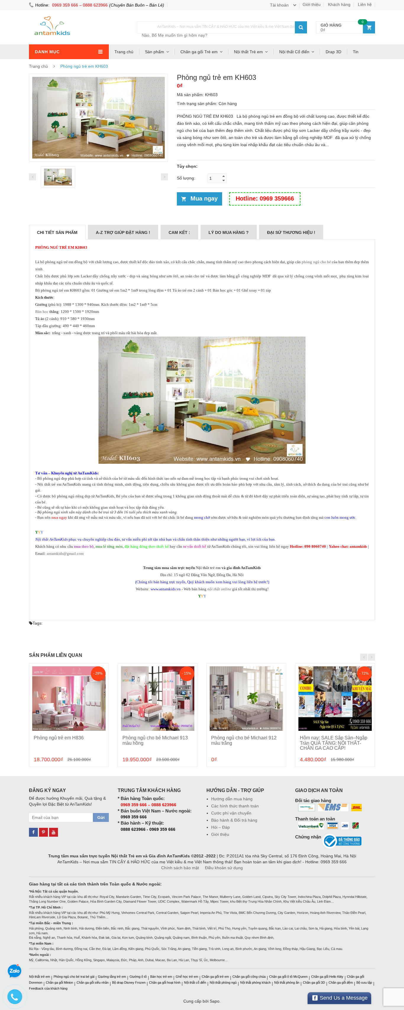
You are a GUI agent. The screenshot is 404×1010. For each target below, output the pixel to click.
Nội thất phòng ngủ (223, 982)
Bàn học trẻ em (161, 976)
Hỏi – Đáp (220, 827)
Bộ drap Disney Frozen (129, 982)
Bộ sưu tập (364, 982)
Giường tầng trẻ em (112, 976)
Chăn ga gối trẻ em (215, 976)
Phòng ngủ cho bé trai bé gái (74, 976)
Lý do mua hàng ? (229, 232)
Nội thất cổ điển (195, 982)
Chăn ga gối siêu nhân (93, 982)
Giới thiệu (312, 4)
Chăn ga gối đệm (341, 982)
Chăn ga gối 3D (314, 982)
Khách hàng (339, 4)
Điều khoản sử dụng (224, 867)
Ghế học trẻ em (187, 976)
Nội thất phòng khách (255, 982)
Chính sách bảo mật (180, 867)
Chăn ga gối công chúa (249, 976)
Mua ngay (204, 198)
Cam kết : (179, 232)
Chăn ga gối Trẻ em (199, 51)
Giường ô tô (138, 976)
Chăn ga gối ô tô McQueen (288, 976)
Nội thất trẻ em (208, 567)
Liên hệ (365, 4)
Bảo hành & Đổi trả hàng (234, 820)
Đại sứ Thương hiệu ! (291, 232)
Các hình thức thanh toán (235, 806)
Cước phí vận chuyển (231, 813)
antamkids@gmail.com (65, 553)
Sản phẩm (154, 51)
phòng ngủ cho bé (316, 262)
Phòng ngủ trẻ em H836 (59, 737)
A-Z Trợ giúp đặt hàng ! (123, 232)
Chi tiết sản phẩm (57, 232)
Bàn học (42, 311)
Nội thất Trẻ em (248, 51)
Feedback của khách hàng (48, 988)
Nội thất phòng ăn (286, 982)
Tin (355, 51)
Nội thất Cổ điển (294, 51)
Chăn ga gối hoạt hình (164, 982)
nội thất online (219, 589)
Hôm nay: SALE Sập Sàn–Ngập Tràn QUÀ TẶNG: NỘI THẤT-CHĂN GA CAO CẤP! (333, 743)
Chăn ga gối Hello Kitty (327, 976)
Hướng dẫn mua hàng (232, 798)
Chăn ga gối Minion (59, 982)
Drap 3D (333, 51)
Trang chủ (123, 51)
